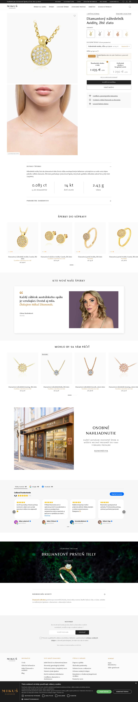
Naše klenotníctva (112, 664)
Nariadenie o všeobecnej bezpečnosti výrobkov (85, 675)
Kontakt (111, 658)
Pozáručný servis (78, 679)
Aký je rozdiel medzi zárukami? (108, 77)
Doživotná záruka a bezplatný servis (55, 668)
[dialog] (69, 691)
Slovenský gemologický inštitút (54, 665)
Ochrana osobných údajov (81, 671)
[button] (14, 511)
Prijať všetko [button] (104, 691)
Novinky (58, 1)
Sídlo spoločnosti (113, 668)
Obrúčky (92, 7)
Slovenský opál (69, 1)
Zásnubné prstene (79, 7)
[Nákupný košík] (130, 1)
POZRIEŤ (69, 561)
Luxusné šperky (63, 7)
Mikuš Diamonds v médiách (28, 669)
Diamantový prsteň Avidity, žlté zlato (90, 257)
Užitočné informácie (90, 1)
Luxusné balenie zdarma (100, 104)
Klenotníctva (114, 1)
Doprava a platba (78, 662)
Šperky (51, 7)
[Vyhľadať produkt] (129, 7)
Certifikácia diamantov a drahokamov (52, 678)
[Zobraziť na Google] (16, 522)
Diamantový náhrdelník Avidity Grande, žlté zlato (22, 258)
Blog (23, 673)
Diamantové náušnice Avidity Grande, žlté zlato (56, 257)
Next (127, 34)
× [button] (136, 683)
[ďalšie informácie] (98, 51)
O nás (79, 1)
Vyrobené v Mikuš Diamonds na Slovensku (106, 100)
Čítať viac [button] (47, 515)
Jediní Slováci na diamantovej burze (55, 662)
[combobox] (109, 46)
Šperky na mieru (40, 7)
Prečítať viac (60, 692)
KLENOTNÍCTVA (101, 451)
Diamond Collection (123, 14)
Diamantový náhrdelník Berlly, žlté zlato (56, 387)
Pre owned (103, 1)
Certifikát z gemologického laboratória (105, 96)
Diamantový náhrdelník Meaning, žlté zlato (23, 387)
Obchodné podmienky (80, 665)
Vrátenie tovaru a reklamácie (82, 668)
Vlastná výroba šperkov (51, 671)
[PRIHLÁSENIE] (126, 1)
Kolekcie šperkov (105, 7)
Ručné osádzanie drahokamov (54, 674)
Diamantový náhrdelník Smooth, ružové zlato (90, 387)
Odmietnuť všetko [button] (122, 691)
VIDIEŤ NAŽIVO (109, 87)
